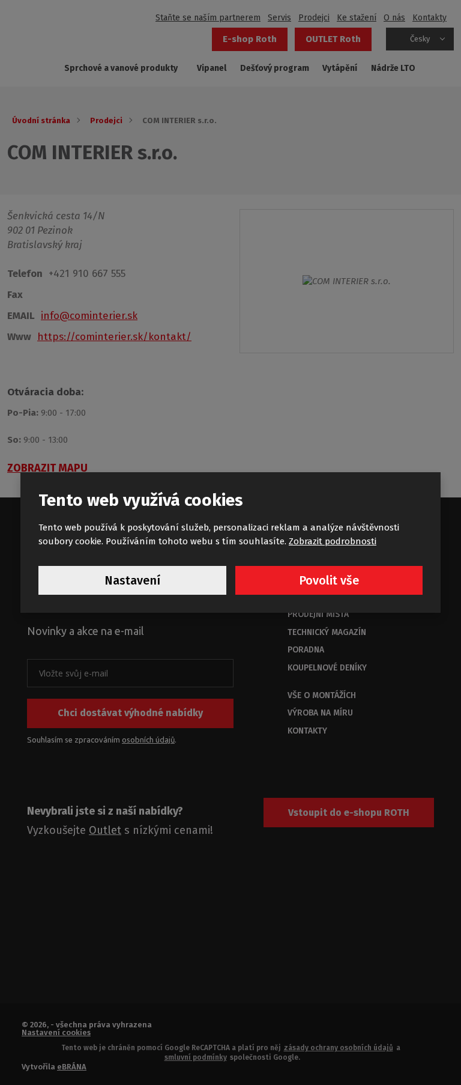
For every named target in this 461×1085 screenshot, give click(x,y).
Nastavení (132, 580)
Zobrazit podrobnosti (332, 541)
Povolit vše (329, 580)
